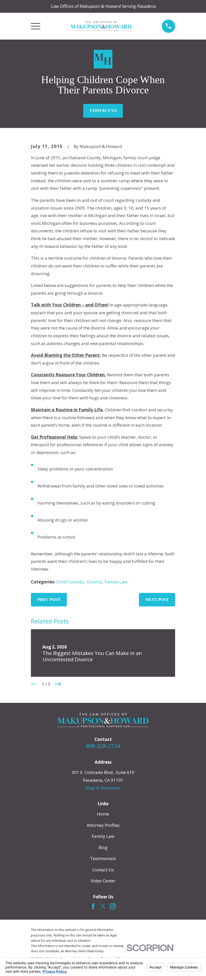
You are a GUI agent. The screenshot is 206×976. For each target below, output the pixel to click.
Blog (103, 847)
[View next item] (58, 684)
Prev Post (49, 599)
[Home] (101, 26)
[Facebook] (93, 906)
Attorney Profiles (103, 825)
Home (103, 814)
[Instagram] (113, 906)
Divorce (94, 582)
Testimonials (103, 858)
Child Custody (70, 582)
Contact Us (103, 110)
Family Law (116, 582)
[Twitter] (103, 906)
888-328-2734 (103, 746)
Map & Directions (103, 788)
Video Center (103, 881)
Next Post (157, 599)
